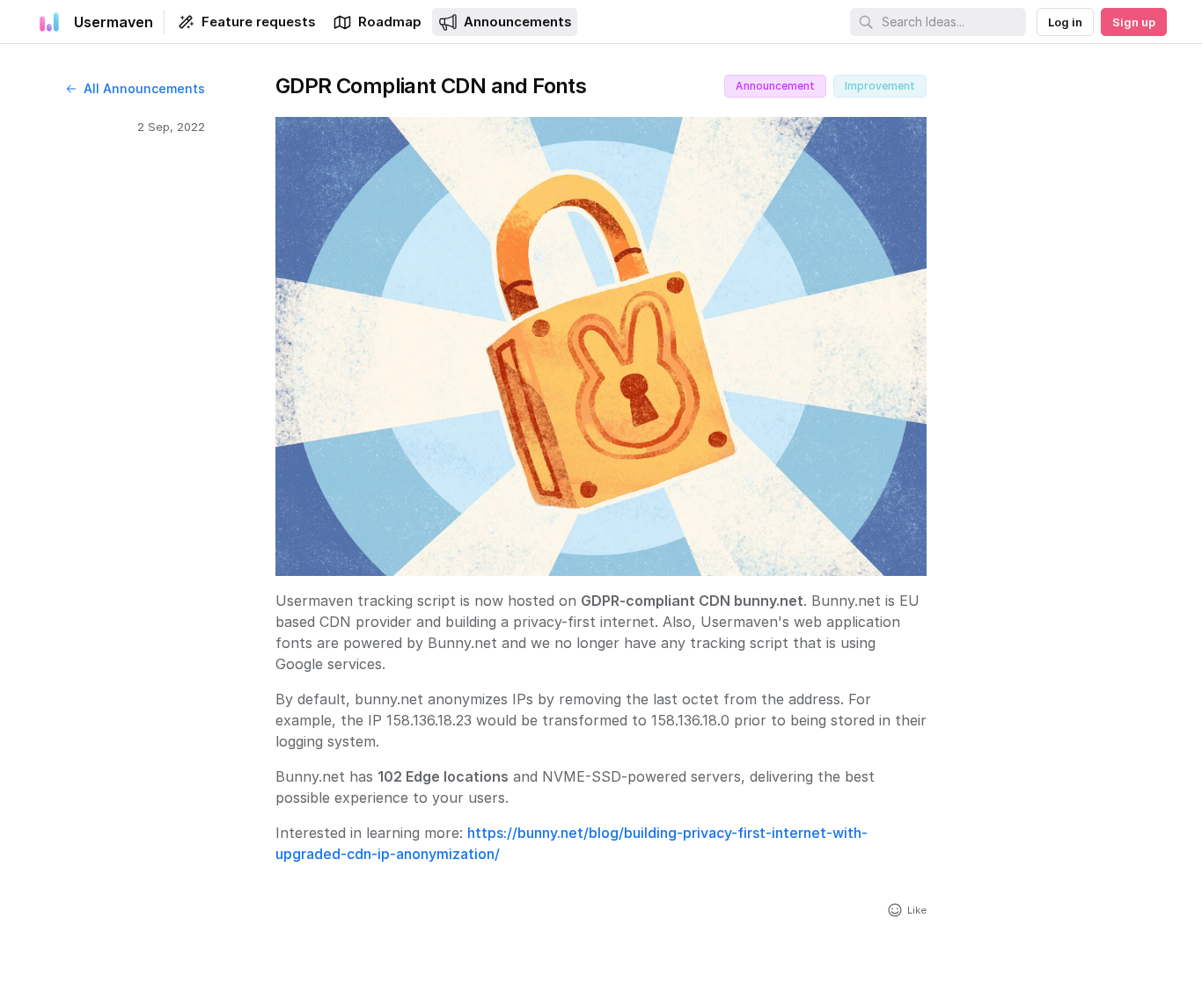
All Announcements (144, 88)
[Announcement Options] (946, 86)
